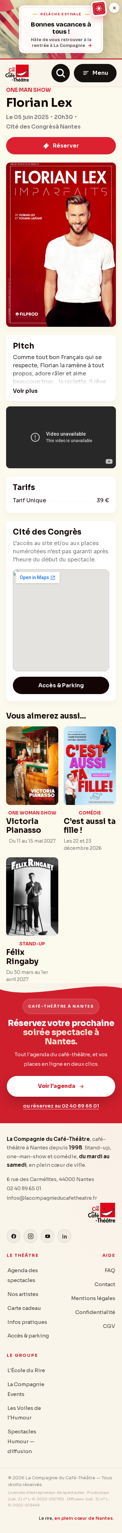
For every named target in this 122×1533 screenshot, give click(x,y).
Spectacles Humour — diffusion (21, 1441)
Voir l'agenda (56, 1086)
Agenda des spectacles (22, 1275)
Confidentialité (95, 1312)
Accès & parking (28, 1335)
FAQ (110, 1270)
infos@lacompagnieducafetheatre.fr (52, 1198)
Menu (100, 73)
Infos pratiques (27, 1322)
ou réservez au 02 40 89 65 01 (61, 1106)
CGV (109, 1326)
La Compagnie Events (25, 1389)
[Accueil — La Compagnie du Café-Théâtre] (17, 73)
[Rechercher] (61, 73)
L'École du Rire (26, 1370)
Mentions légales (93, 1298)
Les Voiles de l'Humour (24, 1413)
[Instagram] (30, 1236)
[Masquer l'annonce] (114, 8)
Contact (105, 1284)
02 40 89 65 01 (24, 1188)
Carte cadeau (24, 1308)
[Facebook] (13, 1236)
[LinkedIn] (64, 1236)
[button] (26, 391)
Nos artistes (22, 1294)
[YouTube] (47, 1236)
